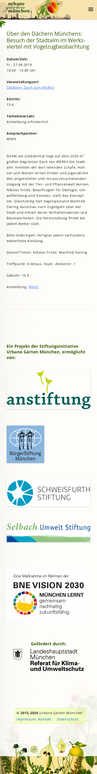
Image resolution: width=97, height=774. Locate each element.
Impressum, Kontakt (33, 719)
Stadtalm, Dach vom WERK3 (30, 87)
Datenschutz (68, 719)
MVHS (34, 287)
